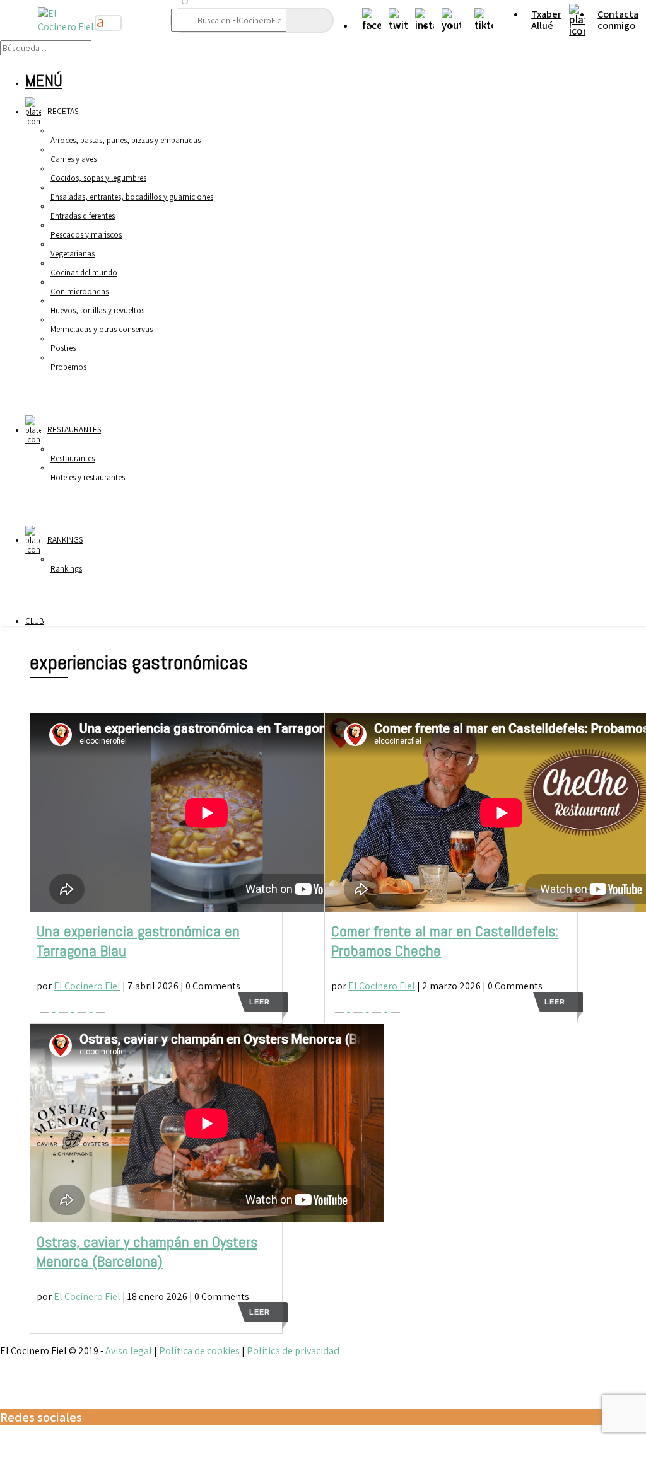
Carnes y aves (73, 159)
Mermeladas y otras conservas (101, 329)
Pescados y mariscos (86, 234)
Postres (63, 348)
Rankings (66, 568)
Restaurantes (72, 458)
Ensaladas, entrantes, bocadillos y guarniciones (131, 197)
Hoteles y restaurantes (87, 477)
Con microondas (79, 291)
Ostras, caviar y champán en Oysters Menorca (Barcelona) (147, 1251)
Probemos (68, 367)
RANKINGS (65, 539)
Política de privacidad (293, 1350)
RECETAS (62, 111)
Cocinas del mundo (83, 272)
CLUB (34, 621)
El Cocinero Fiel (87, 985)
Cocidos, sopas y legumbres (98, 178)
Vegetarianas (72, 253)
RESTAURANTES (74, 429)
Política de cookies (199, 1350)
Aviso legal (128, 1350)
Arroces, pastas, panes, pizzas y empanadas (125, 140)
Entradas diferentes (82, 215)
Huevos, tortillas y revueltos (97, 310)
